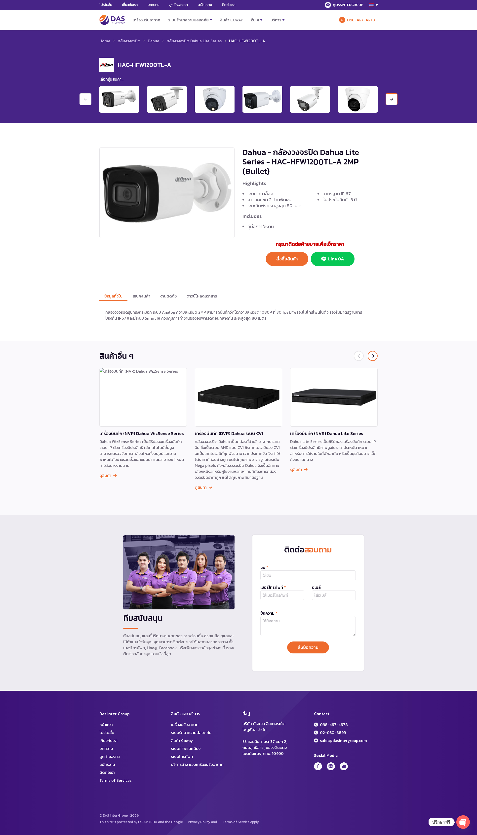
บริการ (276, 20)
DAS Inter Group (112, 20)
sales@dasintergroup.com (343, 740)
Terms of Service (236, 822)
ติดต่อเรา (228, 4)
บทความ (153, 4)
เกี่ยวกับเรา (130, 4)
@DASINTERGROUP (348, 4)
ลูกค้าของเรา (178, 4)
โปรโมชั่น (105, 4)
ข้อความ (269, 613)
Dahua (153, 41)
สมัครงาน (205, 4)
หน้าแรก (106, 725)
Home (104, 41)
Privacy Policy (199, 822)
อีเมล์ (316, 587)
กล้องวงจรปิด (129, 41)
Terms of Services (115, 780)
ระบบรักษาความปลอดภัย (188, 20)
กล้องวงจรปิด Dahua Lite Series (194, 41)
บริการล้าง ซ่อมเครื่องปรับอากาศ (197, 764)
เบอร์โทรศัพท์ (273, 587)
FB (318, 766)
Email (344, 766)
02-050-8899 (333, 733)
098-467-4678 (361, 20)
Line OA (336, 258)
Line (331, 766)
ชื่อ (264, 567)
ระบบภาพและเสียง (185, 748)
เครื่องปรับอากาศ (146, 20)
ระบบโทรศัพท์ (182, 756)
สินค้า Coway (231, 20)
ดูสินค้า (105, 475)
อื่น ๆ (255, 20)
